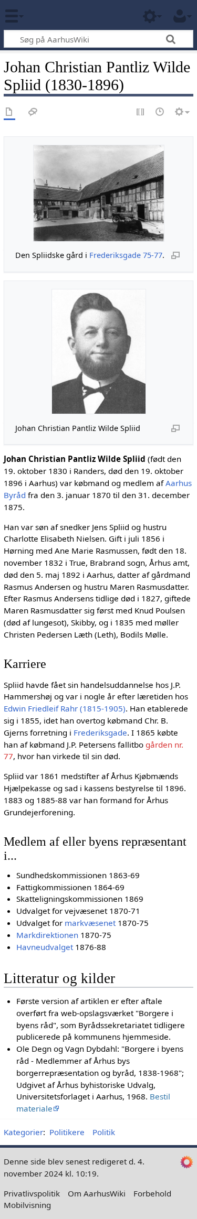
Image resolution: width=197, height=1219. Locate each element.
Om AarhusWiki (97, 1193)
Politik (103, 1132)
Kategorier (23, 1132)
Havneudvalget (44, 947)
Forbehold (152, 1193)
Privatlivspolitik (32, 1193)
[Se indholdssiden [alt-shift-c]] (9, 112)
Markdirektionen (47, 935)
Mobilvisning (27, 1205)
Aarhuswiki (71, 15)
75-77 (152, 255)
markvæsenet (90, 923)
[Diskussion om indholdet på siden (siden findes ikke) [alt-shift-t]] (33, 112)
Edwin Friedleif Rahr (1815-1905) (65, 708)
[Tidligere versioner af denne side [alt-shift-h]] (160, 112)
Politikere (67, 1132)
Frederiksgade (115, 255)
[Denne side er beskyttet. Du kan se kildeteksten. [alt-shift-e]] (141, 112)
